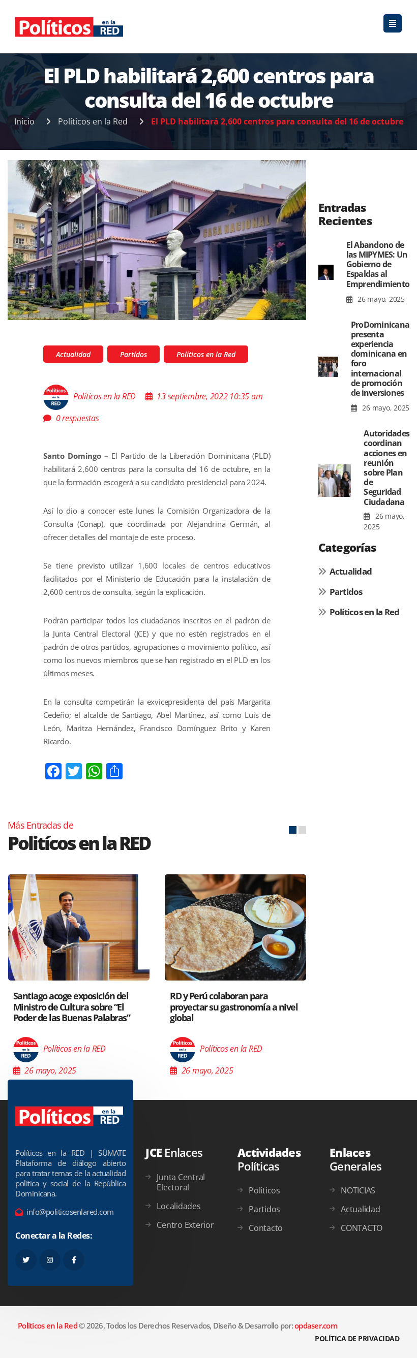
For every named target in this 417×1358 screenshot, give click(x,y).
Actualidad (73, 354)
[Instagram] (50, 1260)
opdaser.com (315, 1325)
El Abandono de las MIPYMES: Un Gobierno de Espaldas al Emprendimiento (378, 264)
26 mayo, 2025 (380, 299)
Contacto (266, 1228)
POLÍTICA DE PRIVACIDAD (357, 1338)
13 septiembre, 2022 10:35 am (209, 396)
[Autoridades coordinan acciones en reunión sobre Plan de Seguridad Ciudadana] (334, 480)
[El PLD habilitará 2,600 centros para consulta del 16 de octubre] (157, 239)
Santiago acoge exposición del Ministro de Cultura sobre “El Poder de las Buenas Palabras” (71, 1007)
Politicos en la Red (47, 1325)
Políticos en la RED (104, 396)
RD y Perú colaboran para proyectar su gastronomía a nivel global (233, 1007)
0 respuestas (77, 418)
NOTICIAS (358, 1190)
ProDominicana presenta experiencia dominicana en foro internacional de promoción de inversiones (380, 358)
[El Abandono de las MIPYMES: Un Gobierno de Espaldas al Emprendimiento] (326, 272)
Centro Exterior (185, 1224)
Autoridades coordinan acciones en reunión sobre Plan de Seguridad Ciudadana (386, 467)
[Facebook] (73, 1260)
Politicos (264, 1190)
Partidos (133, 354)
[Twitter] (26, 1260)
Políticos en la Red (93, 121)
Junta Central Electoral (181, 1182)
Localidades (178, 1206)
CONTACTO (361, 1228)
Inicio (24, 121)
